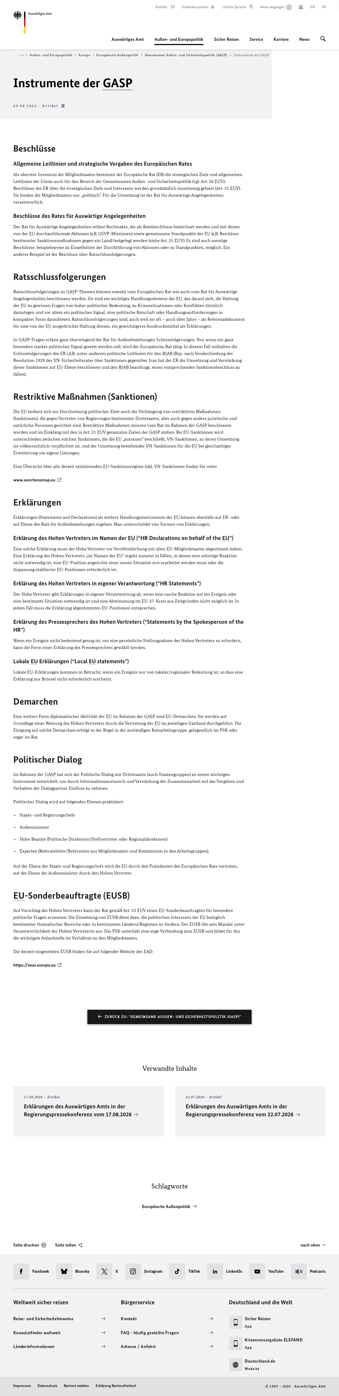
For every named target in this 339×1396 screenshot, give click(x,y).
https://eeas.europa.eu (34, 965)
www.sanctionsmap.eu (34, 479)
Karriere (281, 39)
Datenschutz (47, 1386)
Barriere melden (76, 1386)
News (304, 39)
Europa (84, 55)
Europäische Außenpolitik (117, 55)
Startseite (15, 55)
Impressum (22, 1386)
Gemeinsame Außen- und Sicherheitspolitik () (186, 55)
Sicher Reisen (226, 39)
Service (256, 39)
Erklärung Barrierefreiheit (116, 1386)
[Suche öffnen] (323, 39)
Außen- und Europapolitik (178, 41)
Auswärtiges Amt (127, 39)
